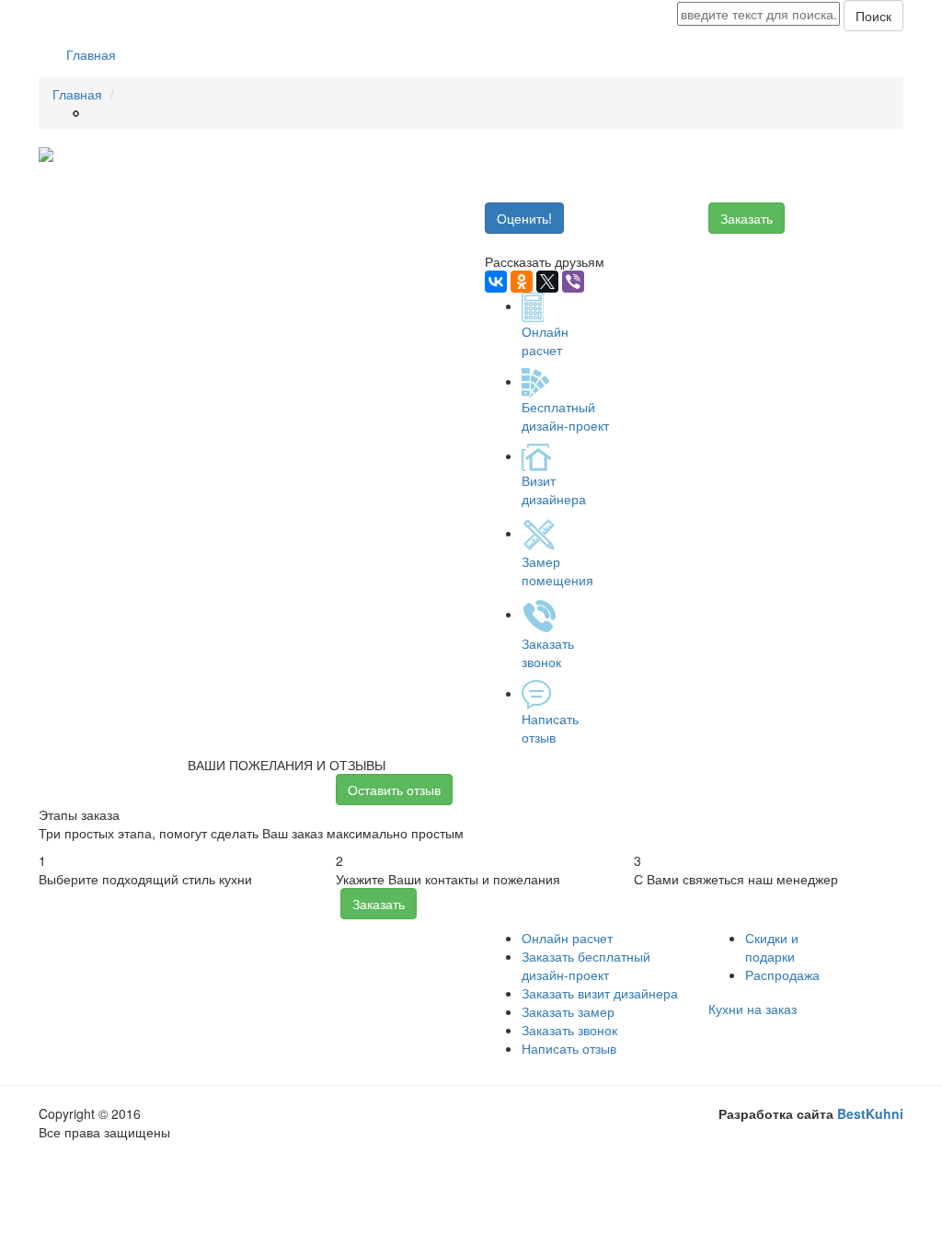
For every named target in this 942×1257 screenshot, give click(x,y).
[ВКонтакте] (496, 282)
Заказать (746, 218)
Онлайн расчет (567, 937)
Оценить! (524, 218)
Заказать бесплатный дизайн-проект (586, 965)
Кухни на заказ (752, 1008)
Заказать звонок (569, 1030)
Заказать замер (568, 1011)
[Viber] (573, 282)
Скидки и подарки (771, 946)
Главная (91, 54)
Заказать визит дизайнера (600, 993)
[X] (547, 282)
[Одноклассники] (522, 282)
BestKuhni (870, 1113)
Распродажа (782, 974)
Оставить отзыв (394, 789)
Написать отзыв (569, 1048)
